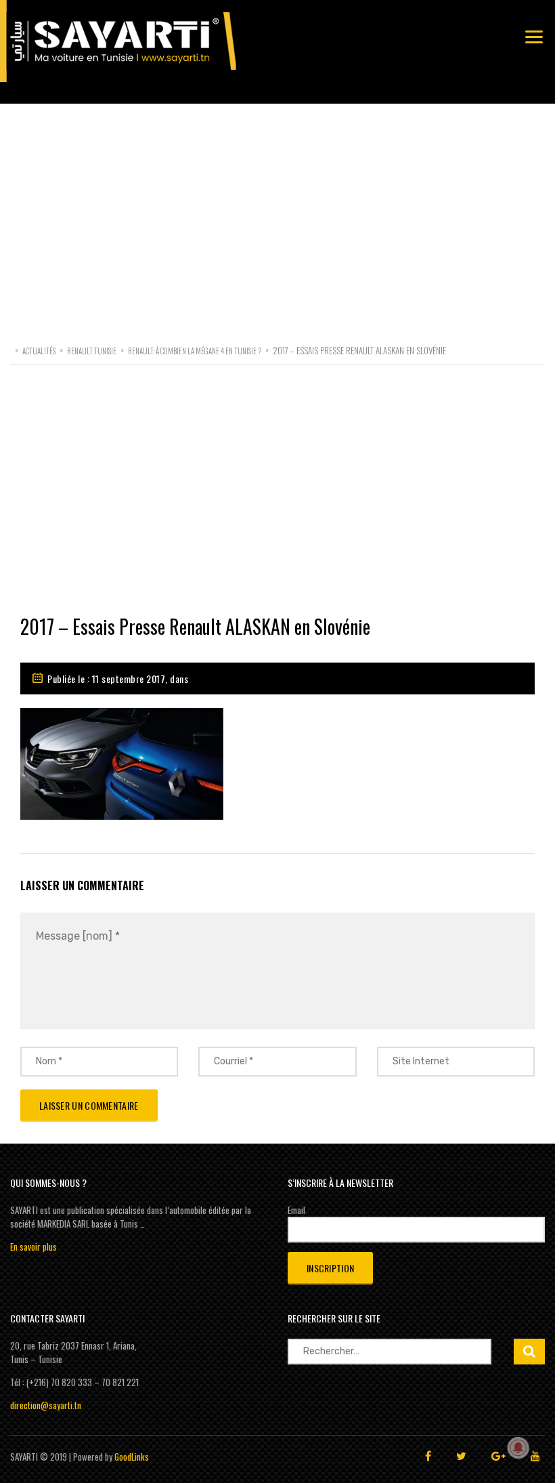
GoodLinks (131, 1456)
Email (296, 1210)
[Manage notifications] (518, 1448)
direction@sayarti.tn (45, 1405)
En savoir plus (33, 1246)
